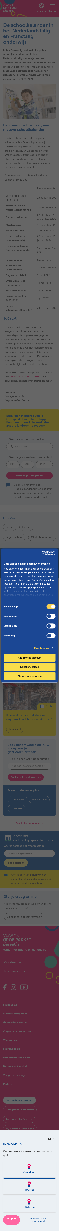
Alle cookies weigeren (29, 676)
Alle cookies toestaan (29, 657)
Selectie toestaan (29, 667)
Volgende (11, 1220)
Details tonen (41, 648)
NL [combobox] (49, 1139)
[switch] (50, 616)
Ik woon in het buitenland (38, 1220)
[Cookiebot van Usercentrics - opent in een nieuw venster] (42, 553)
